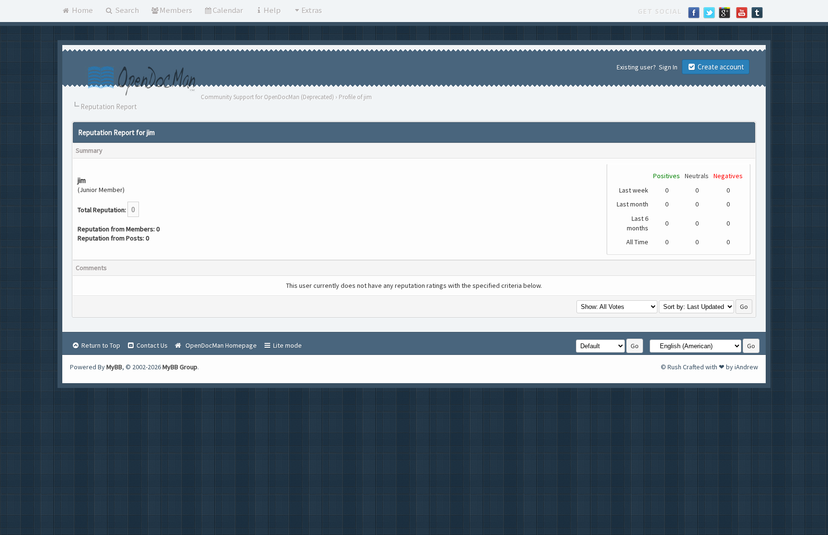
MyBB (114, 367)
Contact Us (151, 345)
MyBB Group (179, 367)
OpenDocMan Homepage (220, 345)
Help (272, 10)
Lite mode (287, 345)
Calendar (228, 10)
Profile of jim (355, 97)
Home (81, 10)
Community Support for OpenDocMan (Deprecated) (267, 97)
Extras (311, 10)
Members (176, 10)
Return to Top (100, 345)
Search (126, 10)
